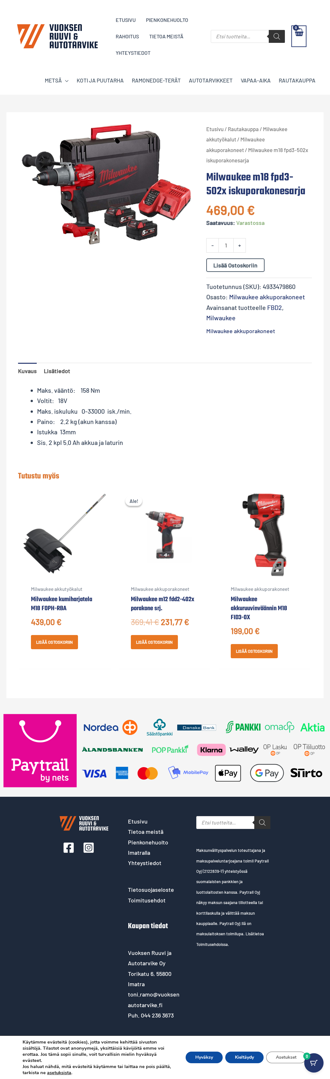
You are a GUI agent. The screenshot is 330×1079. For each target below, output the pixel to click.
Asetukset (286, 1057)
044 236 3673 (157, 1015)
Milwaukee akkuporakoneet (267, 297)
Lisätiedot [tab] (57, 370)
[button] (65, 80)
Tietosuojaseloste (151, 889)
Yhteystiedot (144, 862)
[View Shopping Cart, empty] (298, 36)
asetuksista (59, 1072)
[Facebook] (69, 848)
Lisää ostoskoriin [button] (54, 642)
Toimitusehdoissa (212, 944)
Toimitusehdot (147, 900)
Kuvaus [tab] (27, 370)
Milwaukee (221, 318)
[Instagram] (89, 848)
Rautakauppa (243, 129)
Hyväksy (204, 1057)
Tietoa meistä (145, 831)
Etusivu (215, 129)
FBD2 (274, 307)
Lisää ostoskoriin (235, 265)
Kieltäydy (244, 1057)
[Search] (277, 36)
